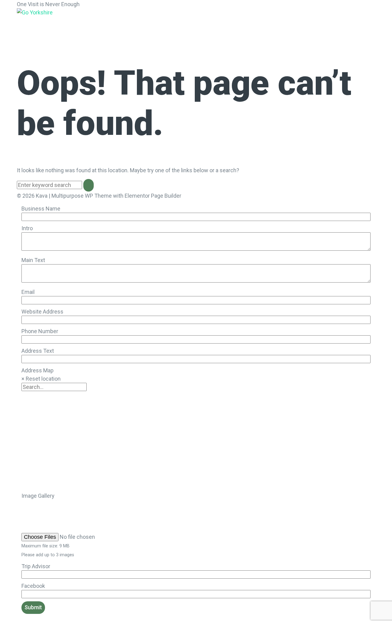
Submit (33, 607)
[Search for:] (50, 185)
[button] (51, 22)
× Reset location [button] (41, 378)
